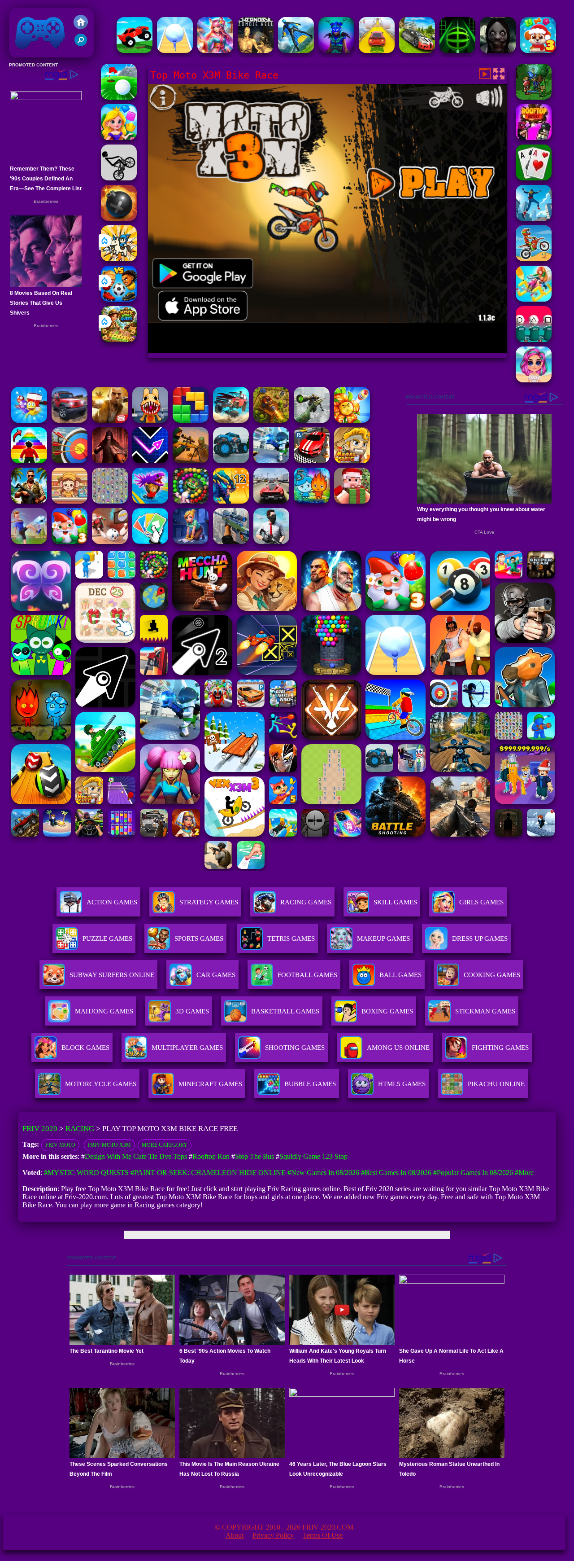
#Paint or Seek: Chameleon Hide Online (208, 1172)
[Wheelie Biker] (119, 178)
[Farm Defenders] (271, 420)
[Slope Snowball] (110, 541)
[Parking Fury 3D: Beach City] (312, 461)
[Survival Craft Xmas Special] (352, 501)
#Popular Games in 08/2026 (473, 1172)
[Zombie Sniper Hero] (191, 461)
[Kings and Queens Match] (119, 137)
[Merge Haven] (191, 541)
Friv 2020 (39, 1128)
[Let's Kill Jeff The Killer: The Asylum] (498, 50)
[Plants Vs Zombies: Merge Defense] (352, 420)
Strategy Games (208, 902)
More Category (164, 1145)
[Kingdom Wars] (119, 259)
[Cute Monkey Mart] (69, 501)
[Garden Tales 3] (69, 541)
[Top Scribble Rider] (534, 299)
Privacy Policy (273, 1535)
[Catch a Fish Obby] (150, 501)
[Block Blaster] (191, 420)
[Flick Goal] (29, 541)
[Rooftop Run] (534, 218)
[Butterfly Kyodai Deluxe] (110, 501)
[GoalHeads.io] (119, 299)
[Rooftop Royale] (534, 137)
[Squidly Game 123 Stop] (534, 339)
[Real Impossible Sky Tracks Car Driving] (377, 50)
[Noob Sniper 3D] (231, 541)
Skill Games (395, 902)
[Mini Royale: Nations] (336, 50)
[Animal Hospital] (150, 420)
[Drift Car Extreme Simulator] (417, 50)
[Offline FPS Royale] (271, 541)
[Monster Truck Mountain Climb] (231, 461)
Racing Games (305, 902)
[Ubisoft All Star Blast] (119, 218)
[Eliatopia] (534, 97)
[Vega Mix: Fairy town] (215, 50)
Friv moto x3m (109, 1145)
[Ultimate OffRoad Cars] (69, 420)
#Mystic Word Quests (86, 1172)
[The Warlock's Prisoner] (110, 461)
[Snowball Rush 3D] (175, 50)
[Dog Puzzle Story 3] (538, 50)
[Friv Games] (81, 27)
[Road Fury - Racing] (231, 420)
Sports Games (198, 938)
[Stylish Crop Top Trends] (534, 380)
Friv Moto (60, 1145)
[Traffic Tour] (271, 501)
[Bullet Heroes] (271, 461)
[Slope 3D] (457, 50)
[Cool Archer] (69, 461)
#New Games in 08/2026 (323, 1172)
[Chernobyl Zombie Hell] (256, 50)
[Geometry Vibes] (150, 461)
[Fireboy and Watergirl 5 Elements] (312, 501)
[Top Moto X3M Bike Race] (534, 259)
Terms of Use (323, 1535)
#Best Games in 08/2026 (396, 1172)
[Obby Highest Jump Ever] (29, 461)
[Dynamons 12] (231, 501)
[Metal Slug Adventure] (352, 461)
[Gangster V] (110, 420)
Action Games (112, 902)
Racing (79, 1128)
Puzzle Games (107, 938)
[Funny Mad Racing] (134, 50)
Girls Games (481, 902)
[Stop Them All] (29, 420)
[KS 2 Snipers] (312, 420)
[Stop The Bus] (534, 178)
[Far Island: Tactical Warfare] (29, 501)
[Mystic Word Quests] (119, 339)
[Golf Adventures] (119, 97)
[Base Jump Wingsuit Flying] (296, 50)
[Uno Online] (150, 541)
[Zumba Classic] (191, 501)
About (235, 1535)
